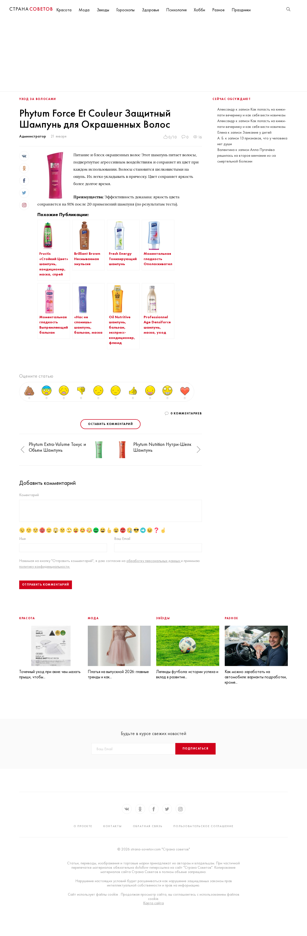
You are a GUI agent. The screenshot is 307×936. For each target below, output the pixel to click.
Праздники (241, 9)
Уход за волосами (37, 99)
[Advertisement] (153, 55)
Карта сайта (153, 903)
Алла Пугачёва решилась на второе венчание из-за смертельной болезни (246, 155)
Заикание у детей (257, 132)
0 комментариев (186, 413)
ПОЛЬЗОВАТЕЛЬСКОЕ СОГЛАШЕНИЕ (203, 826)
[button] (22, 449)
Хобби (199, 9)
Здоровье (150, 9)
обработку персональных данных (153, 560)
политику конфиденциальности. (44, 566)
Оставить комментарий (110, 424)
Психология (176, 9)
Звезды (103, 9)
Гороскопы (125, 9)
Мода (84, 9)
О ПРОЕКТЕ (83, 826)
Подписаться (195, 748)
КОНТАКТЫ (112, 826)
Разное (218, 9)
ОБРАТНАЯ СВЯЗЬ (148, 826)
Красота (63, 9)
